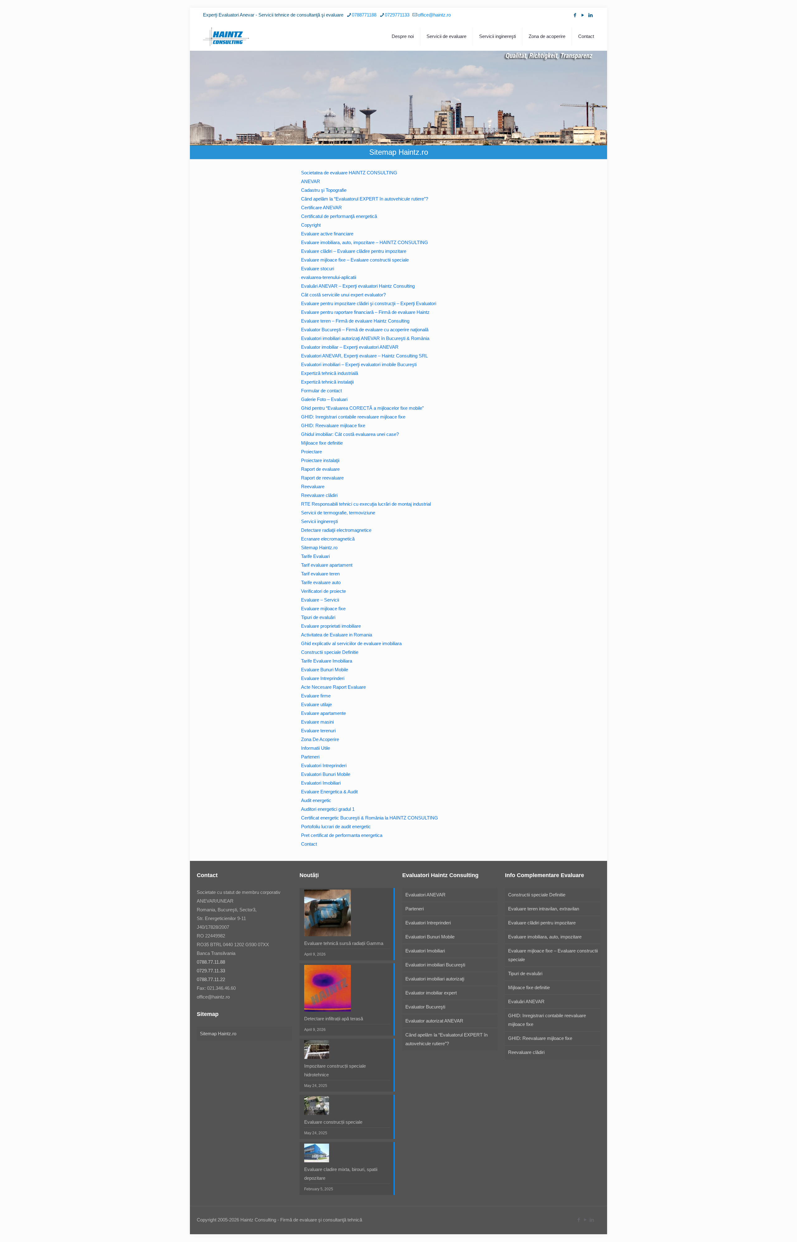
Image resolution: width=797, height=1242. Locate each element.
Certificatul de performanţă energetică (339, 216)
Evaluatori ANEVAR (425, 894)
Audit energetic (316, 800)
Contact (309, 844)
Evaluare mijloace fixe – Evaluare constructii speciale (355, 259)
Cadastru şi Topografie (324, 190)
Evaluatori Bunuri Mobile (325, 774)
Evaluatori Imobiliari (321, 783)
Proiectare (311, 451)
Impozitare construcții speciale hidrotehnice (335, 1070)
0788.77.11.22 (211, 979)
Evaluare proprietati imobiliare (331, 626)
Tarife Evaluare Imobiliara (326, 661)
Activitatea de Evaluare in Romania (336, 634)
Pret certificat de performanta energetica (341, 835)
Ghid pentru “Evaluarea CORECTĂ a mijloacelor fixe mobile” (362, 408)
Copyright (311, 225)
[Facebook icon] (575, 15)
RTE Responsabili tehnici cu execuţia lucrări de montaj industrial (366, 504)
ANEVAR (310, 181)
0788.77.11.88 (211, 962)
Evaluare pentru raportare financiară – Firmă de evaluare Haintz (365, 312)
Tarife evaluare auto (321, 582)
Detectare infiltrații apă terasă (333, 1018)
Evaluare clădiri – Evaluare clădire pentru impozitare (353, 251)
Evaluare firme (316, 695)
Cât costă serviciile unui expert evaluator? (343, 294)
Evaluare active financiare (327, 233)
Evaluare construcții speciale (333, 1122)
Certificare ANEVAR (321, 207)
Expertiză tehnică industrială (329, 373)
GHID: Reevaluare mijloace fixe (333, 425)
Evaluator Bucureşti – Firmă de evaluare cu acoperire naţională (364, 329)
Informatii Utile (315, 748)
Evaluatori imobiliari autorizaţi (434, 978)
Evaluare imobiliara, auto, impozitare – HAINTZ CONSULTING (364, 242)
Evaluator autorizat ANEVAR (434, 1020)
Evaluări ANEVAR (526, 1001)
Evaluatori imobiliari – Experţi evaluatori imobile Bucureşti (359, 364)
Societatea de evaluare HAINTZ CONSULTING (349, 172)
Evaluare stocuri (317, 268)
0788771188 (364, 14)
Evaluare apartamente (323, 713)
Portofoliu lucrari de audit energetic (336, 826)
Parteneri (310, 756)
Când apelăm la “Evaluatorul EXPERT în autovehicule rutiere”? (364, 198)
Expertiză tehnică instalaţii (327, 382)
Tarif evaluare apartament (326, 565)
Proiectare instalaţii (320, 460)
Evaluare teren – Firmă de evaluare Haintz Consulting (355, 320)
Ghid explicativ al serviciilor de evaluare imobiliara (351, 643)
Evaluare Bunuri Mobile (324, 669)
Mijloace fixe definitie (322, 443)
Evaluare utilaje (316, 704)
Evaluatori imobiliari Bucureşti (435, 964)
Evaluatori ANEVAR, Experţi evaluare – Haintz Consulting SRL (364, 355)
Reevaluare (312, 486)
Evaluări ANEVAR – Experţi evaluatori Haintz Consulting (358, 286)
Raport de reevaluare (322, 477)
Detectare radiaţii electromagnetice (336, 530)
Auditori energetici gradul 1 (328, 809)
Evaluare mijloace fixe (323, 608)
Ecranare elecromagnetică (328, 538)
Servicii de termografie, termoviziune (338, 512)
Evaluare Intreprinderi (322, 678)
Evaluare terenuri (318, 730)
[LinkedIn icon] (590, 15)
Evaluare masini (317, 722)
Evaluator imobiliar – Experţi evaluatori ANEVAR (349, 347)
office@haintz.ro (434, 14)
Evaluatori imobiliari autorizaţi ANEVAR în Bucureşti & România (365, 338)
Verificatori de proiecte (323, 591)
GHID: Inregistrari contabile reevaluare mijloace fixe (353, 416)
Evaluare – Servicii (320, 599)
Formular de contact (321, 390)
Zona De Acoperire (320, 739)
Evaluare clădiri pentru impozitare (542, 922)
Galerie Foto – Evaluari (324, 399)
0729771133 (397, 14)
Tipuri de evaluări (318, 617)
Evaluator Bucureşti (425, 1006)
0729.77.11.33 (211, 970)
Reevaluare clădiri (319, 495)
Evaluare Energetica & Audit (329, 791)
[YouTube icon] (582, 15)
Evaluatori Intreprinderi (324, 765)
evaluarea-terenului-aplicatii (328, 277)
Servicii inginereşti (319, 521)
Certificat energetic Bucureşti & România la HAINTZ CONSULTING (369, 817)
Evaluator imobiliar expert (431, 992)
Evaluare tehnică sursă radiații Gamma (343, 943)
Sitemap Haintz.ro (319, 547)
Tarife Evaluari (315, 556)
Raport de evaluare (320, 469)
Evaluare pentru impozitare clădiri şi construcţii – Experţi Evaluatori (368, 303)
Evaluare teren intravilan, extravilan (543, 908)
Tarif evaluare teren (320, 573)
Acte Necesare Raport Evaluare (333, 687)
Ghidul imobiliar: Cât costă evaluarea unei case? (350, 434)
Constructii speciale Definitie (329, 652)
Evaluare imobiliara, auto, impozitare (545, 936)
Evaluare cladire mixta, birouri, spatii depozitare (340, 1174)
